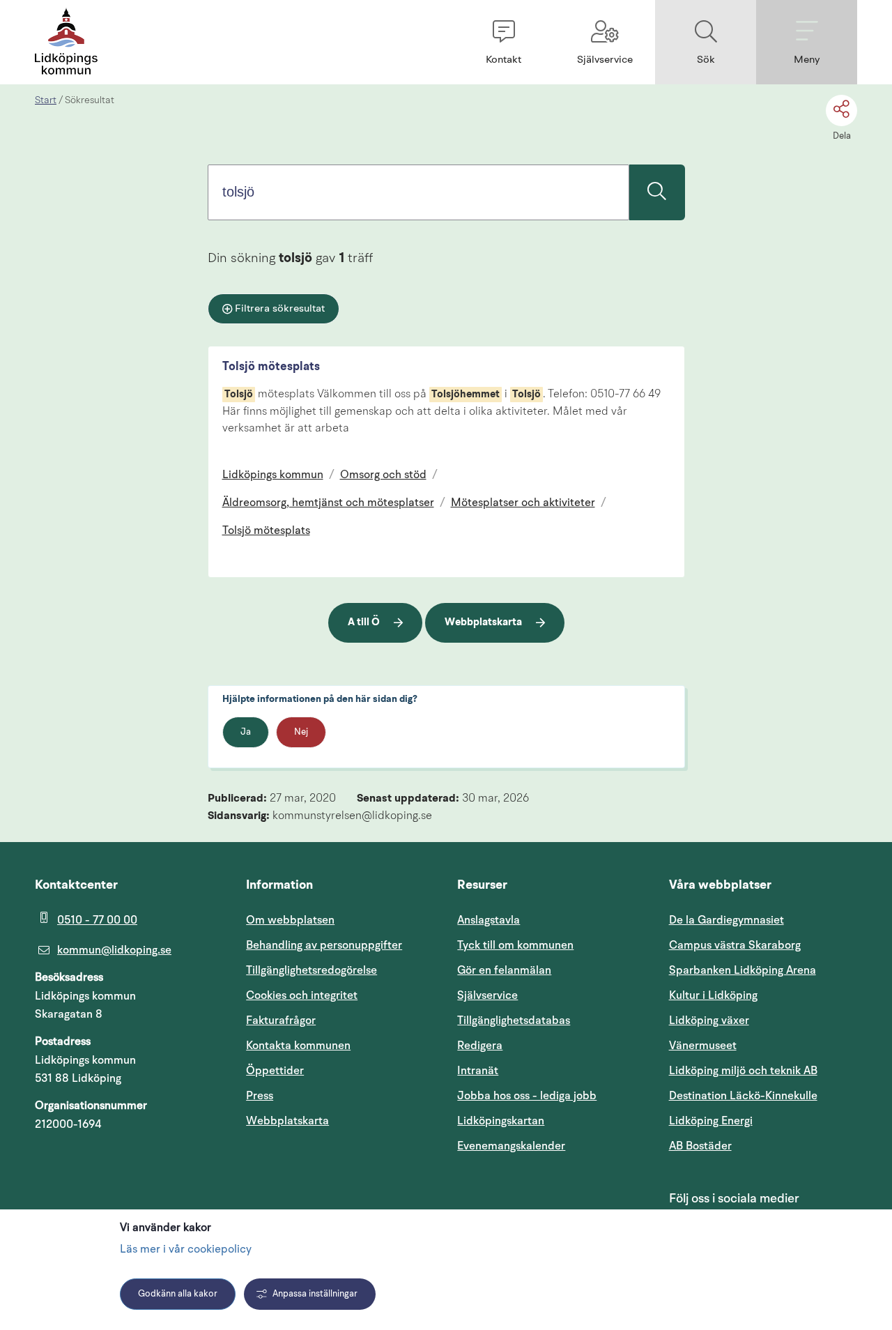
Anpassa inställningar (314, 1294)
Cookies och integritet (301, 995)
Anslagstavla (488, 920)
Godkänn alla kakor (177, 1294)
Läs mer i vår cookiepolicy (186, 1249)
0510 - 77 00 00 (97, 920)
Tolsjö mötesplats (271, 367)
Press (259, 1095)
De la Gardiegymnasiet (726, 920)
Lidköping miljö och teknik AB (743, 1070)
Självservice (551, 995)
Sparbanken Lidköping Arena (742, 970)
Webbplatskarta (483, 623)
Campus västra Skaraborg (735, 945)
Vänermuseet (703, 1045)
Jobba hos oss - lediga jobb (527, 1095)
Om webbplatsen (290, 920)
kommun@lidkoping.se (114, 950)
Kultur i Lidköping (713, 995)
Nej (301, 732)
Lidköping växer (709, 1020)
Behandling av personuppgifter (324, 945)
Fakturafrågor (281, 1020)
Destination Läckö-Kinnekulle (763, 1095)
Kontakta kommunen (298, 1045)
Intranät (544, 1070)
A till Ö (364, 623)
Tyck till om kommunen (551, 945)
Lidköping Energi (763, 1121)
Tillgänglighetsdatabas (551, 1020)
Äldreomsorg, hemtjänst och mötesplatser (328, 503)
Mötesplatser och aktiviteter (523, 503)
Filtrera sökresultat (280, 309)
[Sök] (657, 192)
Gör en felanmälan (504, 970)
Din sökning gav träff (290, 259)
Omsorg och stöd (383, 475)
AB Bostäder (763, 1146)
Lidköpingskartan (551, 1121)
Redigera (479, 1045)
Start (45, 100)
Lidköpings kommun (272, 475)
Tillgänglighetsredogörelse (311, 970)
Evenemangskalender (551, 1146)
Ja (245, 732)
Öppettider (275, 1070)
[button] (503, 42)
